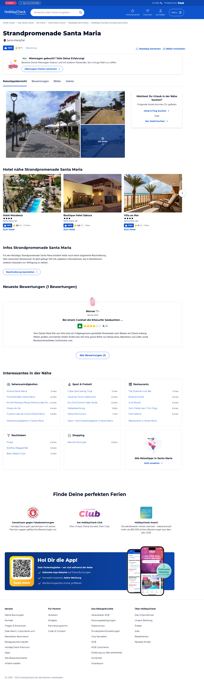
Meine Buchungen (14, 615)
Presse (138, 625)
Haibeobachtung (76, 408)
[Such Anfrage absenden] (80, 12)
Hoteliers (52, 615)
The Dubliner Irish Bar (140, 391)
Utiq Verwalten (99, 636)
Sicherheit (96, 658)
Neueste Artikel (143, 642)
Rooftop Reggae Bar (17, 448)
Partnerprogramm (58, 625)
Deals (9, 3)
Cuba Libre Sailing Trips (80, 391)
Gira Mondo (135, 402)
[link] (133, 12)
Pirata (10, 442)
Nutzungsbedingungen (103, 620)
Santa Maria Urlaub (56, 23)
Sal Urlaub (40, 23)
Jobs (137, 631)
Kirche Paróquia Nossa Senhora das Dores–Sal (28, 402)
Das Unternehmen (144, 615)
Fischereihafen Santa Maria (21, 397)
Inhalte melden (12, 663)
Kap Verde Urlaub (25, 23)
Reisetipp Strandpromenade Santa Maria (109, 23)
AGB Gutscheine (100, 647)
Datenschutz (98, 625)
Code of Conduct (57, 631)
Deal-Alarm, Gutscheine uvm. (20, 631)
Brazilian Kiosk (136, 397)
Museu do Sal (14, 408)
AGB (93, 642)
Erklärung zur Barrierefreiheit (106, 652)
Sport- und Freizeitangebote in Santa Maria (90, 420)
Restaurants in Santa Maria (143, 420)
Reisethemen (141, 636)
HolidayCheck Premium (17, 647)
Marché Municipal (77, 442)
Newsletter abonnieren (17, 636)
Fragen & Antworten (15, 625)
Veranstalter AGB (100, 615)
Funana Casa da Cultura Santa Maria (26, 414)
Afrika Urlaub (9, 23)
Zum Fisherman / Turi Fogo (143, 408)
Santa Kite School (77, 414)
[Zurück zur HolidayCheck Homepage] (15, 12)
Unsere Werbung (143, 620)
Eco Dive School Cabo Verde (82, 402)
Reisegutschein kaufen (16, 642)
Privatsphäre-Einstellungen (105, 631)
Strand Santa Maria (17, 391)
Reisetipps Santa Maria (78, 23)
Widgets (52, 620)
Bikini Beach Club (16, 453)
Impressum (97, 663)
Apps (7, 652)
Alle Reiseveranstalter (16, 658)
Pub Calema (135, 414)
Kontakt (155, 3)
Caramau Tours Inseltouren (82, 397)
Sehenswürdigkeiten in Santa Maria (25, 420)
